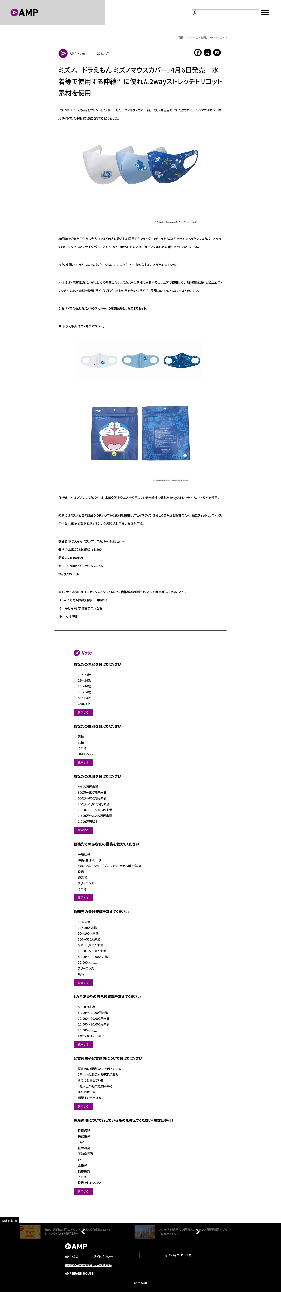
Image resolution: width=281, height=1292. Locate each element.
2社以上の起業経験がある (95, 1086)
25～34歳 (84, 680)
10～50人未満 (87, 928)
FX (79, 1160)
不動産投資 (85, 1154)
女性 (81, 742)
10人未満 (84, 922)
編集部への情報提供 (79, 1265)
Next (197, 1231)
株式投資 (84, 1136)
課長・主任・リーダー (91, 860)
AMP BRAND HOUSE (79, 1273)
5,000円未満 (86, 1007)
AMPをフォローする (179, 1255)
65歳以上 (84, 704)
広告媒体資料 (102, 1265)
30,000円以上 (87, 1030)
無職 (81, 974)
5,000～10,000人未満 (93, 957)
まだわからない (88, 1092)
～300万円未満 (88, 787)
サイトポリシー (103, 1256)
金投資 (82, 1165)
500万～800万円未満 (92, 798)
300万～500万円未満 (92, 793)
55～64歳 (84, 698)
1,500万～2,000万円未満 (95, 816)
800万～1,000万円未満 (93, 804)
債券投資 (84, 1171)
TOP (181, 37)
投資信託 (84, 1131)
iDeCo (82, 1142)
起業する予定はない (91, 1098)
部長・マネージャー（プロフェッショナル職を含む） (109, 866)
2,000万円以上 (88, 822)
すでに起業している (90, 1080)
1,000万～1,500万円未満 (95, 810)
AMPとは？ (72, 1256)
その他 (82, 748)
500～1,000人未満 (90, 945)
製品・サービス (211, 37)
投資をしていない (89, 1183)
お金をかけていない (91, 1036)
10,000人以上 (87, 962)
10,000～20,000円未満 (94, 1019)
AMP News (77, 53)
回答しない (85, 754)
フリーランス (86, 883)
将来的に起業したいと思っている (99, 1069)
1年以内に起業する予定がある (98, 1074)
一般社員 (84, 854)
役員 (81, 872)
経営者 (82, 877)
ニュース (192, 37)
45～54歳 (84, 692)
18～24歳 (84, 675)
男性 (81, 736)
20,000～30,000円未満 (94, 1024)
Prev (84, 1231)
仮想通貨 (84, 1148)
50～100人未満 (88, 933)
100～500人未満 (89, 939)
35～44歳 (84, 686)
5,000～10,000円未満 (93, 1013)
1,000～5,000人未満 (92, 951)
